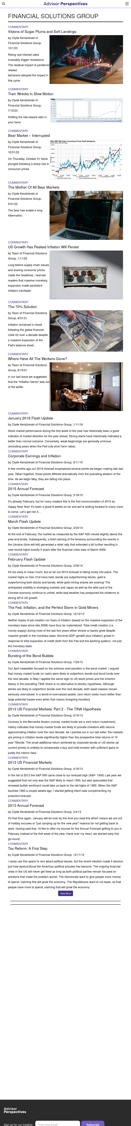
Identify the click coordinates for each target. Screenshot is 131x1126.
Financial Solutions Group (24, 43)
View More (65, 893)
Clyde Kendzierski (23, 38)
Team (15, 253)
